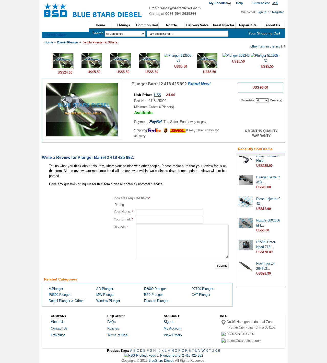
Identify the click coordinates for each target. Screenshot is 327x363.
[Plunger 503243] (236, 55)
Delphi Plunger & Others (67, 301)
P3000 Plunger (155, 289)
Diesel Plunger (56, 35)
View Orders (173, 335)
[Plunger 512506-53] (178, 60)
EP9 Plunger (153, 295)
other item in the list (265, 46)
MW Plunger (105, 295)
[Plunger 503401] (91, 67)
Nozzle (171, 25)
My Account (218, 3)
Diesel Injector (223, 25)
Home (100, 25)
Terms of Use (117, 335)
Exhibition (58, 335)
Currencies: (265, 3)
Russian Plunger (156, 301)
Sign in (261, 12)
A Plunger (56, 289)
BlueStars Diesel (160, 360)
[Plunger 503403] (149, 67)
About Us (272, 25)
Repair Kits (247, 25)
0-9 (217, 351)
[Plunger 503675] (207, 67)
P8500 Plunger (60, 295)
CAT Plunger (201, 295)
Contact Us (59, 328)
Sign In (169, 322)
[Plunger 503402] (120, 67)
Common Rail (147, 25)
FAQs (111, 322)
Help (239, 3)
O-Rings (123, 25)
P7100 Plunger (202, 289)
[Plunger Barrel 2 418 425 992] (63, 68)
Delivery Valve (197, 25)
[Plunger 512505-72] (264, 60)
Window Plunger (108, 301)
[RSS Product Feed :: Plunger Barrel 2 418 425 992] (163, 355)
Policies (113, 328)
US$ (157, 95)
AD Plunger (104, 289)
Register (278, 12)
